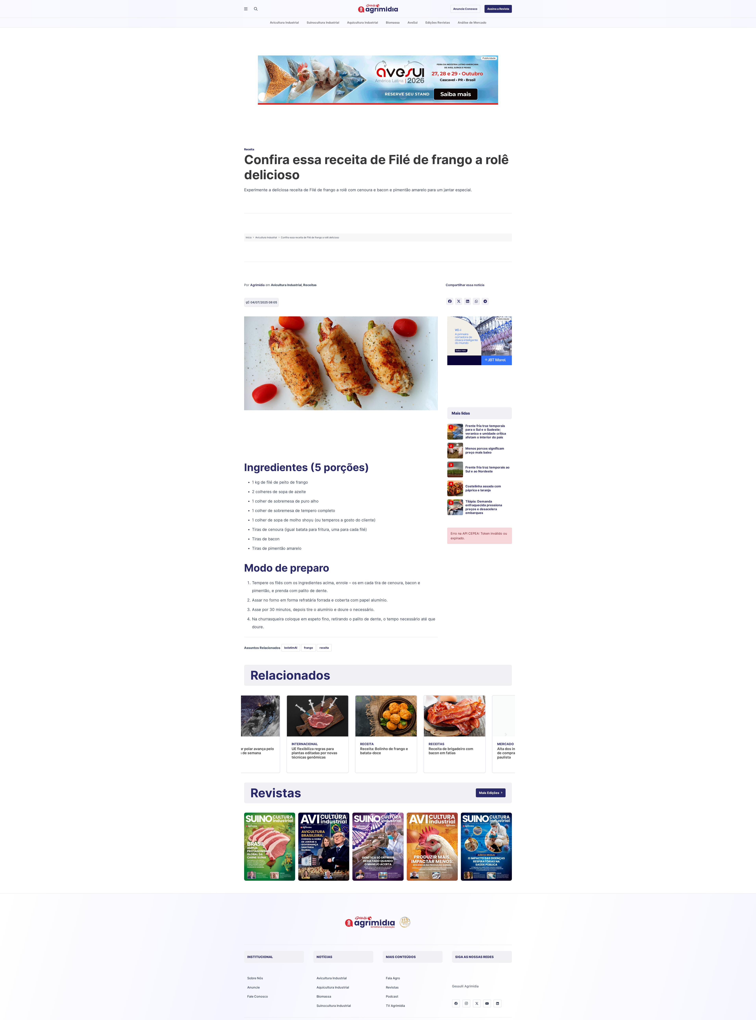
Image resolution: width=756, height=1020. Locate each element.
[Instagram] (466, 1003)
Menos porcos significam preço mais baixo (484, 450)
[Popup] (245, 9)
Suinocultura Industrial (334, 1006)
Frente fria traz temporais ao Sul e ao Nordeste (487, 469)
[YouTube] (487, 1003)
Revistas (392, 987)
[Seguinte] (505, 734)
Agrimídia (257, 285)
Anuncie (253, 987)
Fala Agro (393, 978)
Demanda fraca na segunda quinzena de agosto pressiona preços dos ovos (480, 753)
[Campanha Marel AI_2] (479, 341)
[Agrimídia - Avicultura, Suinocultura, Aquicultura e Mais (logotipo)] (378, 9)
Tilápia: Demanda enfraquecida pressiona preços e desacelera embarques (483, 507)
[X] (477, 1003)
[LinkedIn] (497, 1003)
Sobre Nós (255, 978)
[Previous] (250, 734)
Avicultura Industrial (286, 285)
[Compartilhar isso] (449, 301)
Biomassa (324, 996)
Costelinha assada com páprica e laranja (483, 488)
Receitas (310, 285)
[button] (256, 9)
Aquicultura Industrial (333, 987)
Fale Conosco (257, 996)
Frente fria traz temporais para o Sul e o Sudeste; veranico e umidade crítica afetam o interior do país (485, 431)
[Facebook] (456, 1003)
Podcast (392, 996)
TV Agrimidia (395, 1006)
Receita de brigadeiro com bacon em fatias (340, 751)
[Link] (269, 847)
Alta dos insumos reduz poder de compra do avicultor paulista (411, 753)
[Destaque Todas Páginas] (378, 80)
